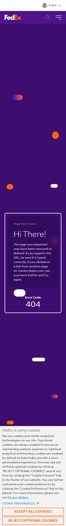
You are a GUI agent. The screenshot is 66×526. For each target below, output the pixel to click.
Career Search (47, 17)
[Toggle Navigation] (58, 17)
